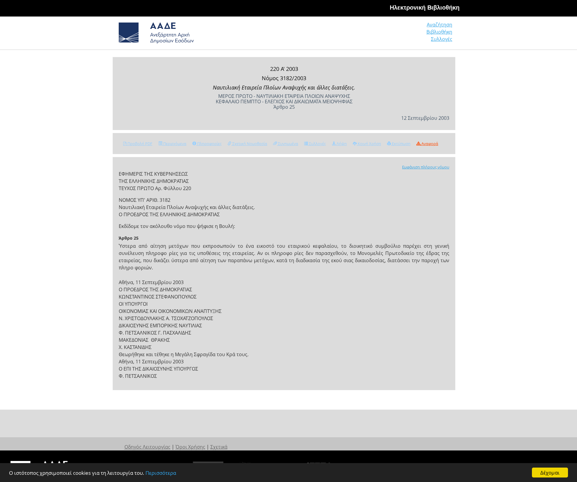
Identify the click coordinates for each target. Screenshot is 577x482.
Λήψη (341, 143)
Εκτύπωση (401, 143)
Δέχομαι (550, 472)
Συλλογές (441, 39)
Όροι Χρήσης (190, 447)
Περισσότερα (160, 472)
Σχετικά (218, 447)
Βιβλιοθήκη (439, 32)
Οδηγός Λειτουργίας (147, 447)
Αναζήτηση (439, 24)
